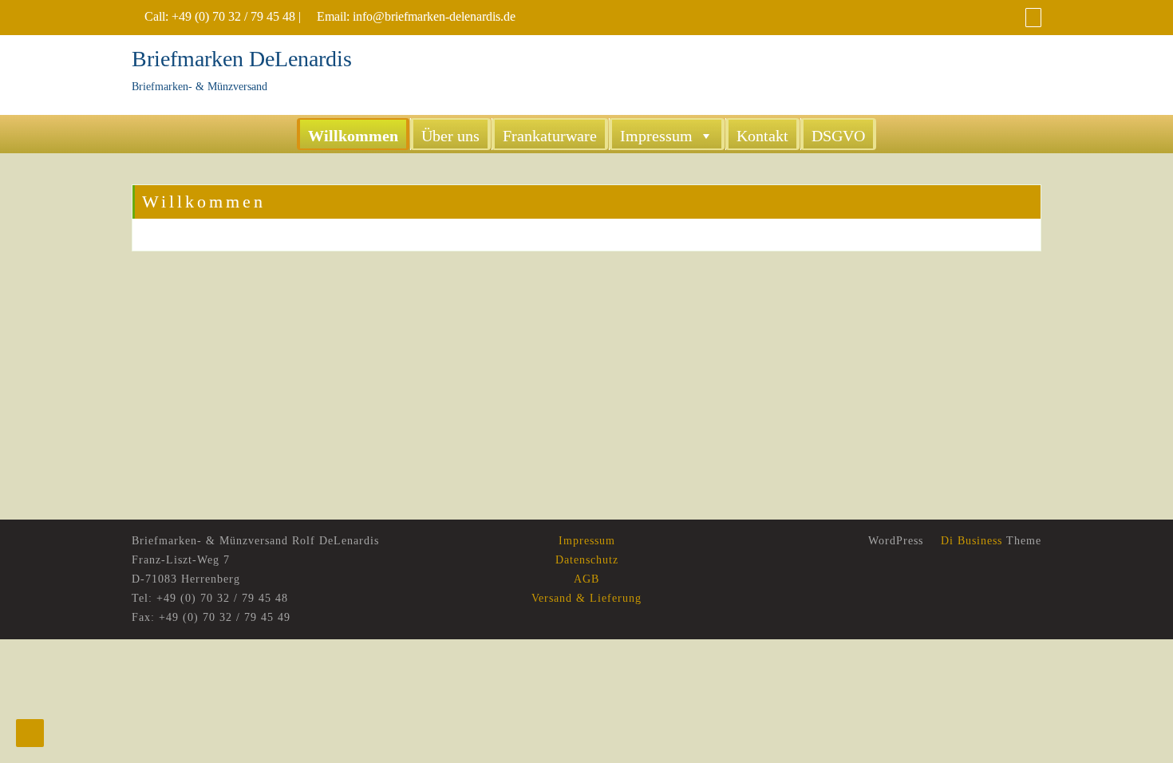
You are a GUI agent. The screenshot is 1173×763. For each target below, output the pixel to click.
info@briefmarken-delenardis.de (434, 16)
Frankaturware (550, 135)
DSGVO (838, 135)
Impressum (656, 135)
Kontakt (762, 135)
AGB (586, 579)
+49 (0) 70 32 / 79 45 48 (233, 16)
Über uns (450, 135)
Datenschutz (586, 560)
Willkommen (353, 135)
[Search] (1033, 17)
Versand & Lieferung (586, 598)
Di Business (969, 541)
